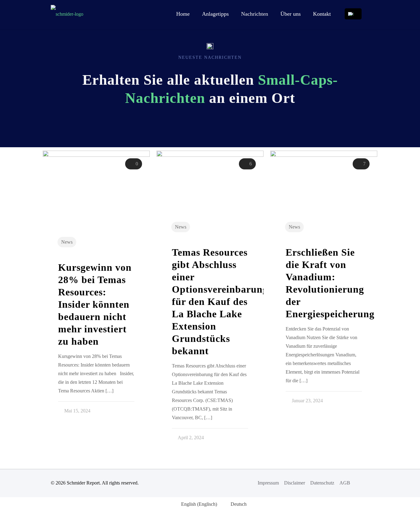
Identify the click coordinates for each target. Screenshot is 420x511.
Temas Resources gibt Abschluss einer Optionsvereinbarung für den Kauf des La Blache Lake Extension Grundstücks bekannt (220, 301)
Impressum (268, 482)
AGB (344, 482)
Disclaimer (294, 482)
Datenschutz (322, 482)
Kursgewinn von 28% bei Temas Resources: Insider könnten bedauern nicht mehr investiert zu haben (95, 304)
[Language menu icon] (353, 13)
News (67, 242)
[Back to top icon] (362, 482)
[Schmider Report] (67, 14)
